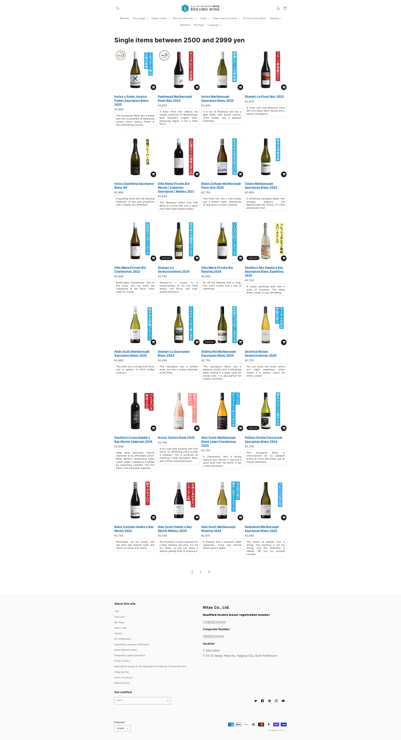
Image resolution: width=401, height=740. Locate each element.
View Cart (119, 616)
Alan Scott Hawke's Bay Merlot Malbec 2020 (175, 528)
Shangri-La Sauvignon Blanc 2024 (174, 353)
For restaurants (122, 638)
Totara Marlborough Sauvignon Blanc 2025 (261, 185)
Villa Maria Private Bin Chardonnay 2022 (130, 269)
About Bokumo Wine (125, 650)
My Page (119, 622)
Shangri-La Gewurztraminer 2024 (174, 269)
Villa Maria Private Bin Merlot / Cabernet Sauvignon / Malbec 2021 (176, 187)
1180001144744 (213, 636)
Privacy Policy (122, 660)
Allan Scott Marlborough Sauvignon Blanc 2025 (132, 353)
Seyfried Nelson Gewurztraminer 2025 (261, 353)
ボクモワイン (282, 730)
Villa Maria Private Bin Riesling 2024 (217, 269)
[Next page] (209, 571)
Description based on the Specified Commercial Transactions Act (150, 666)
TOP (116, 611)
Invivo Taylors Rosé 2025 (176, 437)
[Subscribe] (167, 700)
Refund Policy (122, 683)
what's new (120, 627)
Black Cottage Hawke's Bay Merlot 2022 (134, 528)
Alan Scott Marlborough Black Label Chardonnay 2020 (218, 441)
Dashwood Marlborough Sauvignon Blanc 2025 (262, 528)
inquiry (118, 633)
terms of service (123, 677)
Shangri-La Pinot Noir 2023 (264, 96)
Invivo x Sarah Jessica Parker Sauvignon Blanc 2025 (131, 100)
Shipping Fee (121, 672)
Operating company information (132, 644)
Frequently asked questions (129, 655)
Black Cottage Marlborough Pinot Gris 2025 (221, 185)
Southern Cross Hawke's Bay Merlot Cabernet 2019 (133, 439)
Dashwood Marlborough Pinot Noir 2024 (175, 98)
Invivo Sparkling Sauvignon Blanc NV (134, 185)
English (120, 728)
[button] (117, 8)
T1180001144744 (214, 622)
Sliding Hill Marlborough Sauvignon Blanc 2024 (218, 353)
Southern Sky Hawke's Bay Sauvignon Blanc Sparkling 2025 (264, 271)
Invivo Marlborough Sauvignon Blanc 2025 (217, 98)
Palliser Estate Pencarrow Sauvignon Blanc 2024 (263, 439)
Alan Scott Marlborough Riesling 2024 (218, 528)
